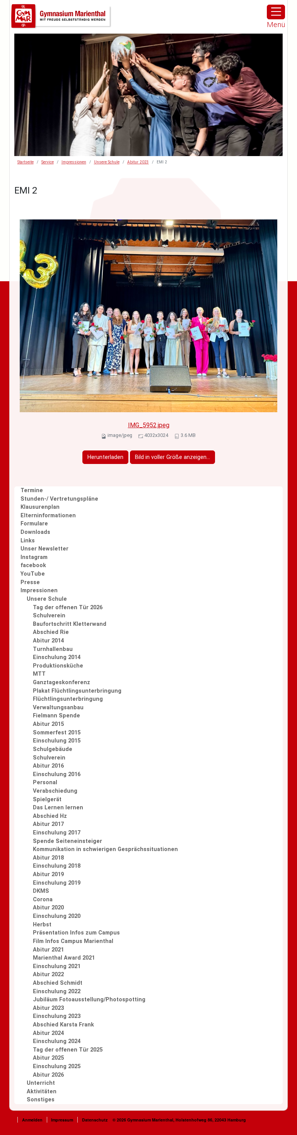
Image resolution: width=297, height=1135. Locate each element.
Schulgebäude (52, 749)
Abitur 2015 (48, 724)
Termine (31, 490)
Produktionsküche (58, 666)
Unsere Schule (106, 162)
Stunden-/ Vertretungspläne (59, 499)
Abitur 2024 (48, 1033)
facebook (33, 565)
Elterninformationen (48, 515)
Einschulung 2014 (56, 657)
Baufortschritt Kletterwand (69, 624)
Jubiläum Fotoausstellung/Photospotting (89, 999)
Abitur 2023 (138, 162)
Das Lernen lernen (58, 807)
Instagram (34, 557)
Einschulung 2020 (56, 916)
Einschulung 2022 (56, 991)
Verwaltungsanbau (58, 707)
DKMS (41, 891)
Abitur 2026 (48, 1075)
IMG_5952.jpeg (148, 425)
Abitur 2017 (48, 824)
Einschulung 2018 (56, 866)
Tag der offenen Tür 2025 (67, 1050)
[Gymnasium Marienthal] (61, 16)
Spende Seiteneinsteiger (67, 841)
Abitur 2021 (48, 949)
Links (27, 540)
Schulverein (49, 615)
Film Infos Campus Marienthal (73, 941)
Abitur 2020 (48, 907)
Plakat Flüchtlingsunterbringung (77, 691)
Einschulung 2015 (56, 740)
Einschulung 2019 (56, 883)
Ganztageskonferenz (61, 682)
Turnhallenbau (53, 649)
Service (47, 162)
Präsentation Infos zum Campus (76, 932)
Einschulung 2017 (56, 832)
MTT (39, 674)
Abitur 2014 (48, 640)
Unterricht (41, 1083)
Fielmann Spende (56, 715)
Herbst (42, 924)
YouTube (32, 574)
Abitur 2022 (48, 974)
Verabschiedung (55, 791)
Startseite (25, 162)
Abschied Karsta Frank (63, 1024)
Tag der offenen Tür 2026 (67, 607)
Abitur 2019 (48, 874)
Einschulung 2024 (56, 1041)
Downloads (35, 532)
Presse (30, 582)
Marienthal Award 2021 (64, 958)
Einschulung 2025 (56, 1066)
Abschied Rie (51, 632)
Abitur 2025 (48, 1058)
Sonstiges (41, 1099)
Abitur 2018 (48, 858)
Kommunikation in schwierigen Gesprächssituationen (105, 849)
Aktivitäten (41, 1091)
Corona (43, 899)
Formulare (34, 523)
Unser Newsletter (44, 548)
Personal (45, 782)
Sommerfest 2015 (56, 732)
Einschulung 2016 (56, 774)
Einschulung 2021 (56, 966)
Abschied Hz (50, 816)
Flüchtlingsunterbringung (68, 699)
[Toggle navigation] (276, 12)
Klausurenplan (40, 507)
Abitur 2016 (48, 766)
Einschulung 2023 (56, 1016)
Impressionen (73, 162)
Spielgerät (47, 799)
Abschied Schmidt (57, 983)
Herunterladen (105, 457)
